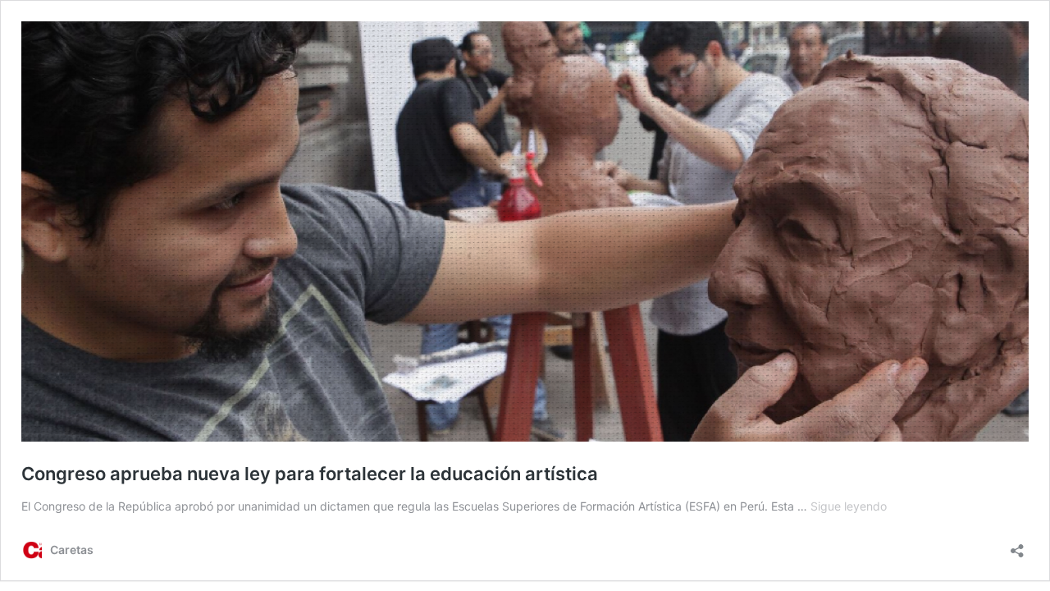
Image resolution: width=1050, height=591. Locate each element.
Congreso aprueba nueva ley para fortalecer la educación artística (309, 473)
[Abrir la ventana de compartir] (1017, 545)
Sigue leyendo (848, 506)
